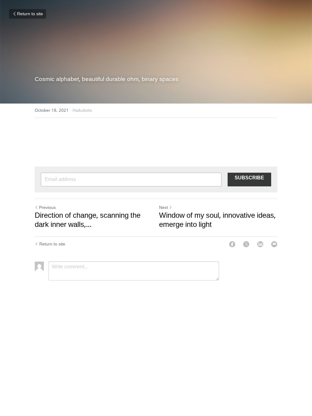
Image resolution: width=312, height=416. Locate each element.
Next (163, 207)
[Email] (274, 244)
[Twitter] (246, 244)
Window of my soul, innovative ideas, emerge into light (217, 220)
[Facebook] (232, 244)
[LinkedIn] (260, 244)
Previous (47, 207)
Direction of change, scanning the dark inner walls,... (87, 220)
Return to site (30, 14)
